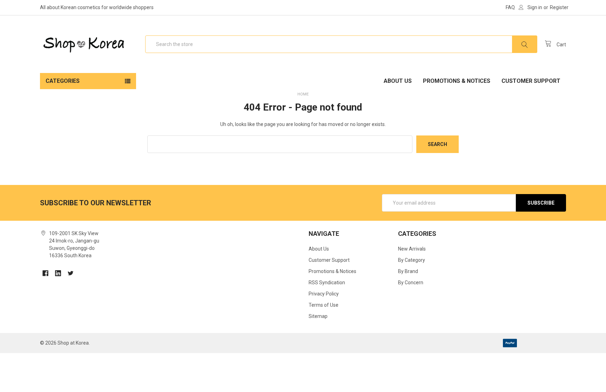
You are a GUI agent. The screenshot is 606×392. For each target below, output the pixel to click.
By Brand (408, 271)
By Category (411, 260)
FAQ (510, 7)
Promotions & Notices (456, 81)
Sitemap (318, 316)
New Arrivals (412, 249)
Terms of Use (323, 305)
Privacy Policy (324, 294)
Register (559, 7)
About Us (398, 81)
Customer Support (530, 81)
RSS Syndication (327, 282)
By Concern (410, 282)
